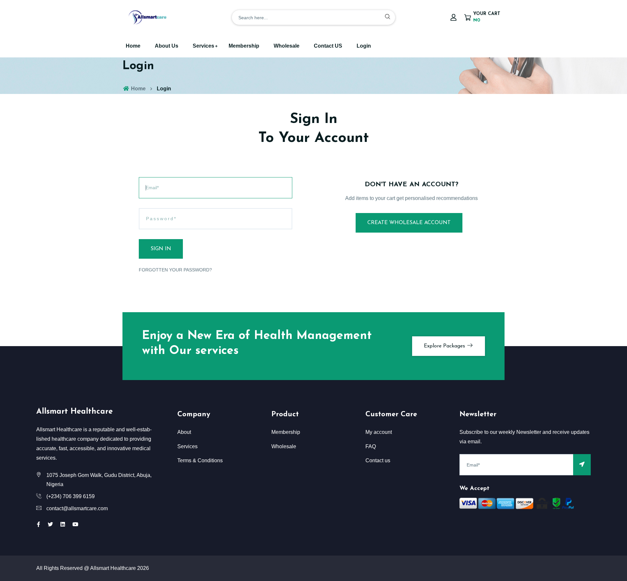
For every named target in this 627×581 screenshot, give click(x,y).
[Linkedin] (63, 524)
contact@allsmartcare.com (77, 508)
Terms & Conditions (200, 460)
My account (378, 432)
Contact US (328, 46)
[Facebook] (38, 524)
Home (133, 46)
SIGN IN (161, 249)
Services (203, 46)
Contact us (377, 460)
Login (364, 46)
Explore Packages (445, 346)
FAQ (370, 446)
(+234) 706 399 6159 (70, 496)
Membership (244, 46)
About (184, 432)
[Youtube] (75, 524)
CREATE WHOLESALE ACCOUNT (409, 222)
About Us (166, 46)
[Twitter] (50, 524)
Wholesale (286, 46)
